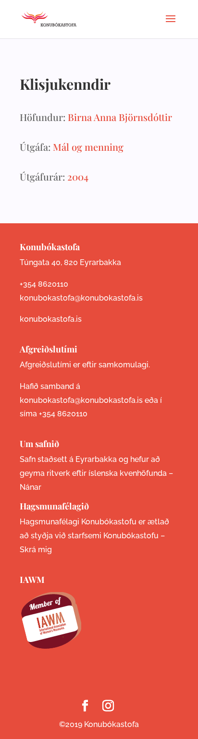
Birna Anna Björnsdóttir (120, 116)
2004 (77, 176)
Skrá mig (36, 549)
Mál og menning (88, 146)
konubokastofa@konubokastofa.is (81, 298)
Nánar (30, 487)
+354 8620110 (44, 284)
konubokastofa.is (51, 319)
